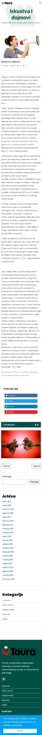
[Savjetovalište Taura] (7, 2)
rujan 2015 (6, 536)
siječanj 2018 (7, 513)
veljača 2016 (7, 532)
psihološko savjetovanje (20, 375)
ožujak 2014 (7, 563)
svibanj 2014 (7, 555)
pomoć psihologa (22, 372)
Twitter (10, 401)
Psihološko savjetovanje (21, 444)
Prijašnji (6, 466)
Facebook (11, 396)
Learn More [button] (16, 725)
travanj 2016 (7, 528)
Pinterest (11, 412)
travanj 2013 (7, 575)
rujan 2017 (6, 517)
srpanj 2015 (7, 540)
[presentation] (35, 424)
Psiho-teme (7, 605)
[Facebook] (3, 679)
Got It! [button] (20, 731)
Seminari (6, 614)
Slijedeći (36, 466)
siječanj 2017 (7, 524)
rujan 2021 (6, 501)
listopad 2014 (8, 552)
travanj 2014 (7, 559)
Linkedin (11, 407)
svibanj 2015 (7, 544)
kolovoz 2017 (8, 521)
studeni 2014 (8, 548)
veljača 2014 (7, 567)
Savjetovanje (8, 372)
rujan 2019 (6, 505)
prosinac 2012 (8, 579)
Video (4, 619)
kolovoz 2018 (8, 509)
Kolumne (6, 600)
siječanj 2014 (8, 571)
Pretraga (6, 476)
